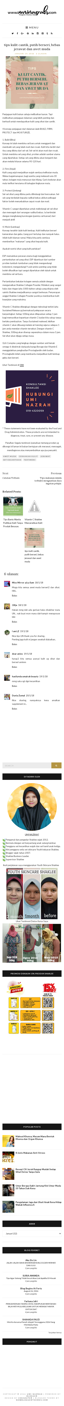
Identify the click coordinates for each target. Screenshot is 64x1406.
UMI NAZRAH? (32, 834)
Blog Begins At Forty (31, 1288)
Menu (33, 27)
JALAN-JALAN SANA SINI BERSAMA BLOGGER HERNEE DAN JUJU (31, 1264)
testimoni (29, 460)
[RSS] (51, 33)
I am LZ (15, 631)
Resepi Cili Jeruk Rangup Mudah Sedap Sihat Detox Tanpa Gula (36, 1170)
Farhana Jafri (31, 1301)
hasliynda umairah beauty (25, 676)
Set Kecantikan (12, 460)
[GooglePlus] (22, 33)
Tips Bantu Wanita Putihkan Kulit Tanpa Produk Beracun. (13, 523)
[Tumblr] (47, 33)
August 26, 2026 (31, 1291)
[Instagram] (37, 33)
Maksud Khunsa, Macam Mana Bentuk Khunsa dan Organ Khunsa (35, 1137)
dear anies (17, 653)
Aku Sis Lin (31, 1260)
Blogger (32, 1396)
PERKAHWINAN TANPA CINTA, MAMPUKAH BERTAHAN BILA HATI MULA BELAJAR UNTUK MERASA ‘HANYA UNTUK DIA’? (31, 1306)
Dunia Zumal (18, 695)
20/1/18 (30, 695)
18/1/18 (39, 582)
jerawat (45, 456)
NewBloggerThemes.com (32, 1400)
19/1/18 (24, 631)
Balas (14, 595)
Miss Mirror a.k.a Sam (23, 582)
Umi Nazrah (35, 1394)
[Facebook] (17, 33)
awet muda (9, 456)
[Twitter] (12, 33)
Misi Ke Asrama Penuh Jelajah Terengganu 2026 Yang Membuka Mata (31, 1323)
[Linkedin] (32, 33)
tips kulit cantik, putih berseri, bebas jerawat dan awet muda (32, 47)
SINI (22, 365)
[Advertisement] (32, 1086)
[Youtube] (42, 33)
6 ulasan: (42, 54)
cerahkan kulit (28, 456)
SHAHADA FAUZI (31, 1319)
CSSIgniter (25, 1398)
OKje (14, 605)
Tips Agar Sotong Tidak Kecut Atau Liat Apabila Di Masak (31, 1278)
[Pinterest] (28, 33)
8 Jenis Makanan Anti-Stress (30, 1153)
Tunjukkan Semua (55, 1333)
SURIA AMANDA (31, 1275)
